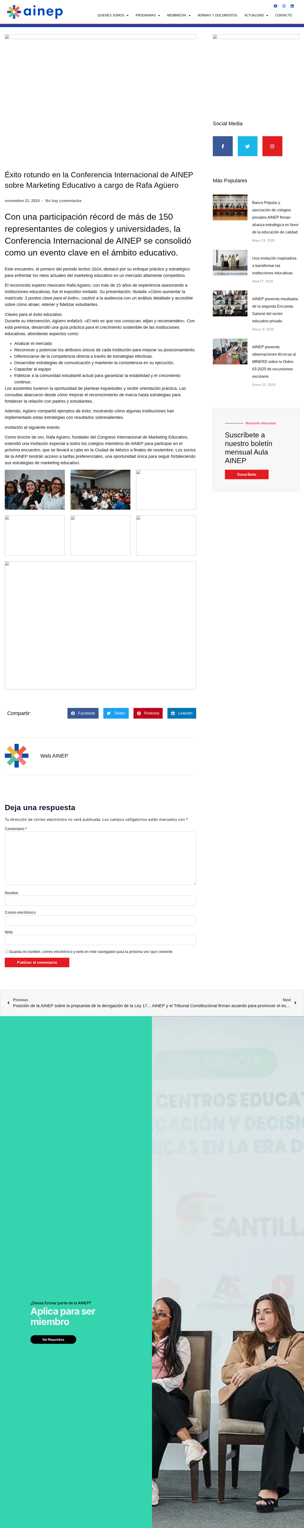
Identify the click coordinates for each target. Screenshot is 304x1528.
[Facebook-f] (223, 146)
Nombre (11, 893)
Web (9, 932)
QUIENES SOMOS (111, 15)
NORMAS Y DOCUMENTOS (217, 15)
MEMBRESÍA (176, 15)
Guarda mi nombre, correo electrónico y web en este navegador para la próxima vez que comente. (91, 952)
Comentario (16, 829)
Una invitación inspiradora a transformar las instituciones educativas (274, 265)
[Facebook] (275, 6)
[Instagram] (283, 6)
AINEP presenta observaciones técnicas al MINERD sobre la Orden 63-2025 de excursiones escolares (274, 361)
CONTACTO (283, 15)
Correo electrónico (20, 912)
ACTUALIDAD (254, 15)
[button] (83, 713)
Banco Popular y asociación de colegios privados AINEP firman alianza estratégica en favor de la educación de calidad (275, 217)
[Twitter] (248, 146)
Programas (146, 15)
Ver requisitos (53, 1339)
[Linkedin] (292, 6)
